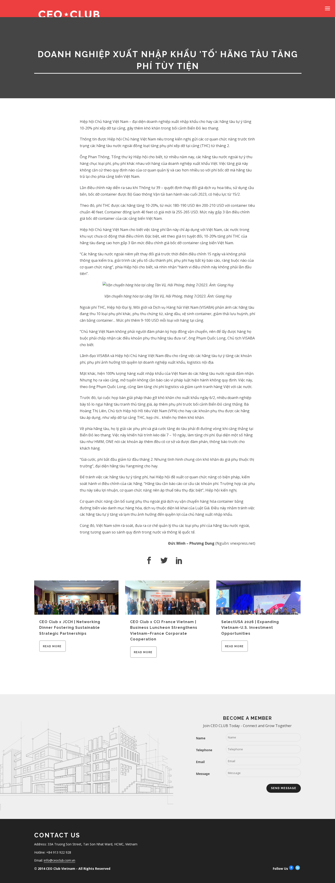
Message (203, 774)
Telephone (204, 750)
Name (200, 738)
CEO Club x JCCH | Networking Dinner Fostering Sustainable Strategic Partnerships (69, 628)
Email (200, 762)
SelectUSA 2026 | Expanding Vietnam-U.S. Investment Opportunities (250, 628)
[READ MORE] (52, 650)
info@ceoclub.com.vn (59, 860)
